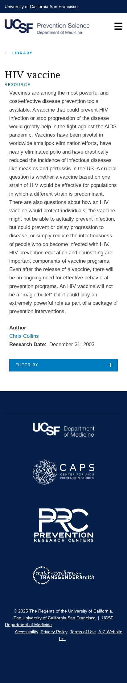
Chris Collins (24, 336)
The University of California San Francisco (55, 617)
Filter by (27, 365)
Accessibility (26, 631)
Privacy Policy (54, 631)
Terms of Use (83, 631)
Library (22, 53)
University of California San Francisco (41, 6)
